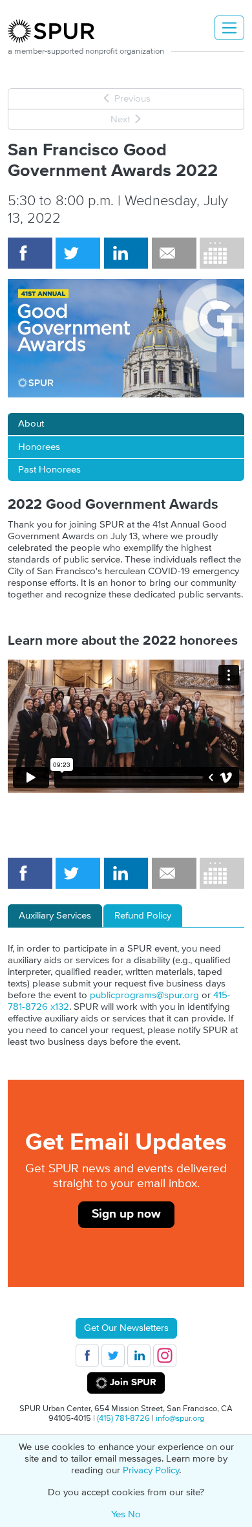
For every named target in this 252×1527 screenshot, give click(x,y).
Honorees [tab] (39, 447)
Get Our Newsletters (126, 1328)
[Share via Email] (174, 253)
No (134, 1514)
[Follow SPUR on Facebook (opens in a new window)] (87, 1355)
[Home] (56, 31)
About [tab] (31, 424)
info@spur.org (180, 1418)
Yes (118, 1514)
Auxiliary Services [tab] (55, 915)
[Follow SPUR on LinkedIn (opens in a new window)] (139, 1355)
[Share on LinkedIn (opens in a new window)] (126, 253)
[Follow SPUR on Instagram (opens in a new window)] (164, 1355)
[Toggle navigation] (229, 28)
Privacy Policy (151, 1470)
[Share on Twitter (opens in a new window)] (78, 253)
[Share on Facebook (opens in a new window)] (30, 253)
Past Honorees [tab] (49, 469)
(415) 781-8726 (123, 1418)
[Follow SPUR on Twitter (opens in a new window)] (113, 1355)
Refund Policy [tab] (142, 915)
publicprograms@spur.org (144, 995)
